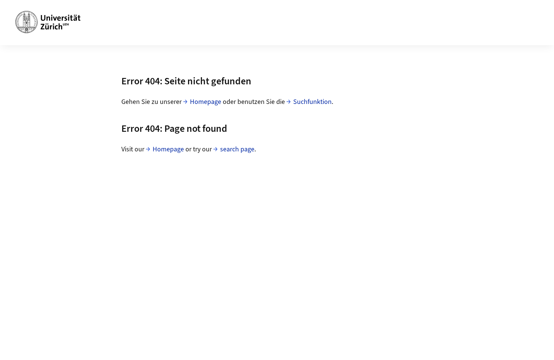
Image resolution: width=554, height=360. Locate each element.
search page (237, 149)
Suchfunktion (312, 102)
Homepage (205, 102)
